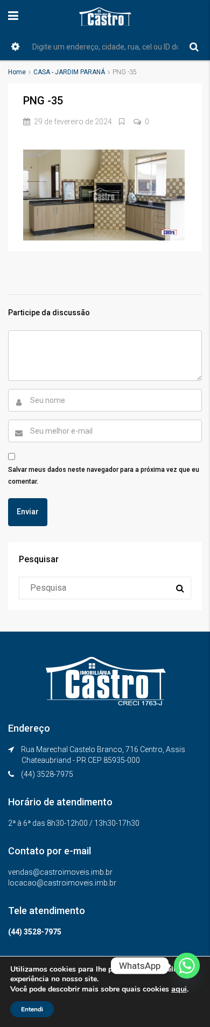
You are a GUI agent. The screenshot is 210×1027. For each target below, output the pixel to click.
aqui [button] (179, 988)
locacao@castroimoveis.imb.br (62, 883)
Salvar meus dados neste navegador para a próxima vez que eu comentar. (103, 475)
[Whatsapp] (187, 966)
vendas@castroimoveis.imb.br (60, 872)
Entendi (32, 1009)
